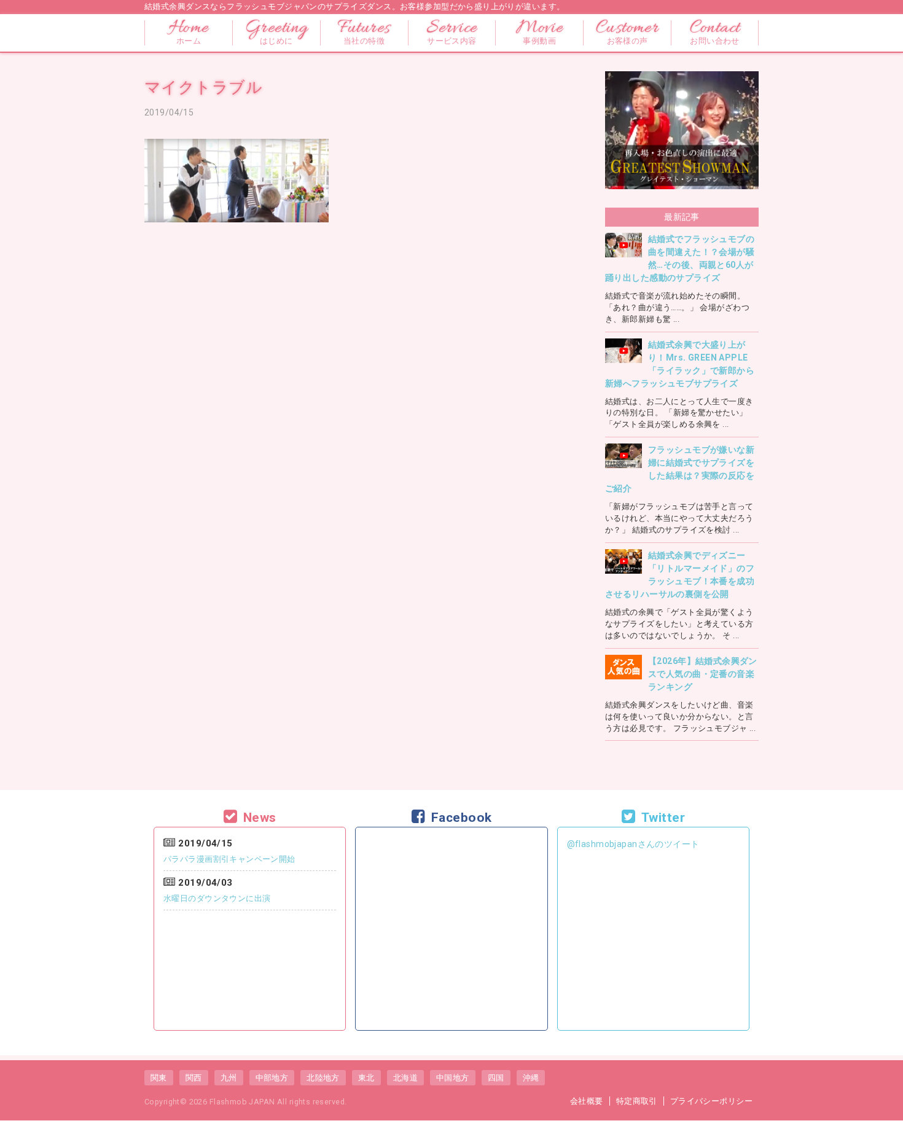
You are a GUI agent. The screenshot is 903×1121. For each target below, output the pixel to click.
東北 (366, 1077)
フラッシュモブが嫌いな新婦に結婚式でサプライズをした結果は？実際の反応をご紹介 (679, 469)
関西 (194, 1077)
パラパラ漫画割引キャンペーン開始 (229, 859)
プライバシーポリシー (711, 1101)
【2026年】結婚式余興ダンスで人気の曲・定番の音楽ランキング (702, 674)
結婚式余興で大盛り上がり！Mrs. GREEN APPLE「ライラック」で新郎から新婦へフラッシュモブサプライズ (679, 364)
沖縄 (531, 1077)
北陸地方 (323, 1077)
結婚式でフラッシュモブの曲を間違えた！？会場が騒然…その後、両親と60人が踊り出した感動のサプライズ (679, 258)
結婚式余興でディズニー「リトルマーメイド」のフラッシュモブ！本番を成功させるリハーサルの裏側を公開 (679, 574)
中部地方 (272, 1077)
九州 (229, 1077)
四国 (496, 1077)
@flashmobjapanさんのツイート (633, 844)
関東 (158, 1077)
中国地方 (452, 1077)
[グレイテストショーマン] (682, 79)
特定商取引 (636, 1101)
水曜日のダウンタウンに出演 (216, 898)
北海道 (405, 1077)
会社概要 (586, 1101)
